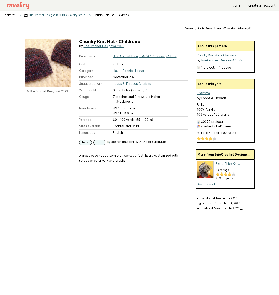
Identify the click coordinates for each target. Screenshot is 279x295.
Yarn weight (87, 90)
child (99, 142)
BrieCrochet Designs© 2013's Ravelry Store (56, 15)
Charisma (203, 93)
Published (86, 77)
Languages (87, 132)
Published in (88, 56)
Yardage (85, 119)
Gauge (84, 97)
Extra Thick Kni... (228, 163)
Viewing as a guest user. (217, 28)
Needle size (88, 108)
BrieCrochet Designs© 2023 (104, 46)
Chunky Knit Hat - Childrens (217, 55)
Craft (83, 64)
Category (86, 71)
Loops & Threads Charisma (132, 83)
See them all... (207, 184)
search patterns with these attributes (139, 142)
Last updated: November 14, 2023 (219, 208)
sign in (237, 5)
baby (85, 142)
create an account (262, 5)
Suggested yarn (91, 83)
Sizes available (90, 126)
